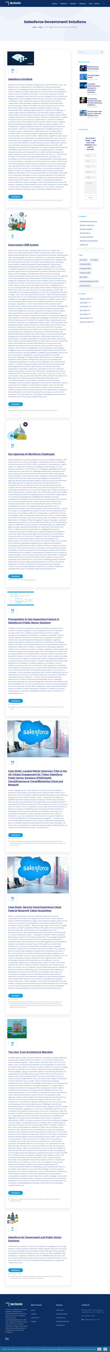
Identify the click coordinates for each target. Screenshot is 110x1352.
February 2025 (85, 322)
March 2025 (84, 318)
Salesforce (26, 200)
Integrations (60, 1325)
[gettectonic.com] (13, 3)
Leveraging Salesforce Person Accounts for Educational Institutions (93, 88)
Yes (99, 1349)
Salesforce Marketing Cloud (27, 843)
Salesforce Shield (15, 1201)
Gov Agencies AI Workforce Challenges (31, 454)
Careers (34, 1314)
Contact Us (35, 1318)
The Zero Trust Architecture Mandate (30, 1052)
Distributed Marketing (88, 221)
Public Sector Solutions (18, 1002)
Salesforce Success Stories (18, 1007)
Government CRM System (23, 244)
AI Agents (85, 268)
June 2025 (84, 306)
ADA (83, 260)
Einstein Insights (86, 229)
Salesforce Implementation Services (49, 1003)
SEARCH (102, 52)
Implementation (62, 1314)
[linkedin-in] (7, 1338)
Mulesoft (14, 410)
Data (12, 1276)
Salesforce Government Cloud (20, 707)
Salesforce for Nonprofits (29, 1003)
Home (35, 27)
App (83, 277)
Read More (15, 197)
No (105, 1349)
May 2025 (83, 310)
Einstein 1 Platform (87, 225)
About (33, 1310)
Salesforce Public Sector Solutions (40, 200)
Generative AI (85, 233)
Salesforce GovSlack (20, 79)
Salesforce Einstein (30, 580)
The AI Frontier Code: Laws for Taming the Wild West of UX (94, 113)
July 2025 (83, 302)
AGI (94, 260)
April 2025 (84, 314)
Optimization (60, 1318)
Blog (40, 27)
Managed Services (62, 1321)
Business (85, 286)
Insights (33, 1321)
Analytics (85, 273)
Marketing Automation (89, 241)
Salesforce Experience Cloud (26, 410)
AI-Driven (85, 264)
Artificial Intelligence (89, 281)
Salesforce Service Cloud (55, 1005)
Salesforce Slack (57, 200)
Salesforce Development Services (43, 1002)
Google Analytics (86, 237)
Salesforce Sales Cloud (39, 1005)
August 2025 (85, 299)
